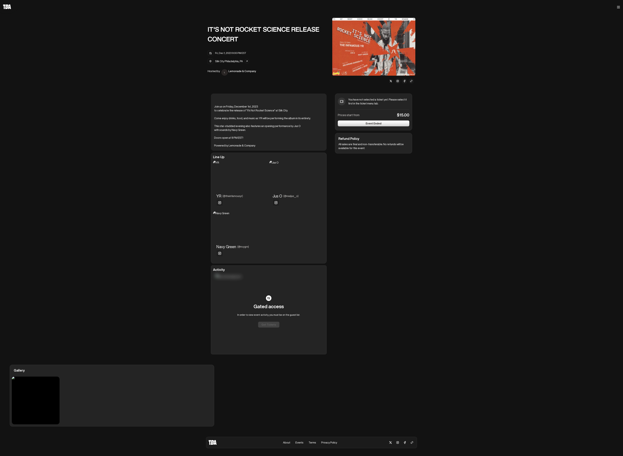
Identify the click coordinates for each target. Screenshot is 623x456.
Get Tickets (268, 324)
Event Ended (373, 123)
